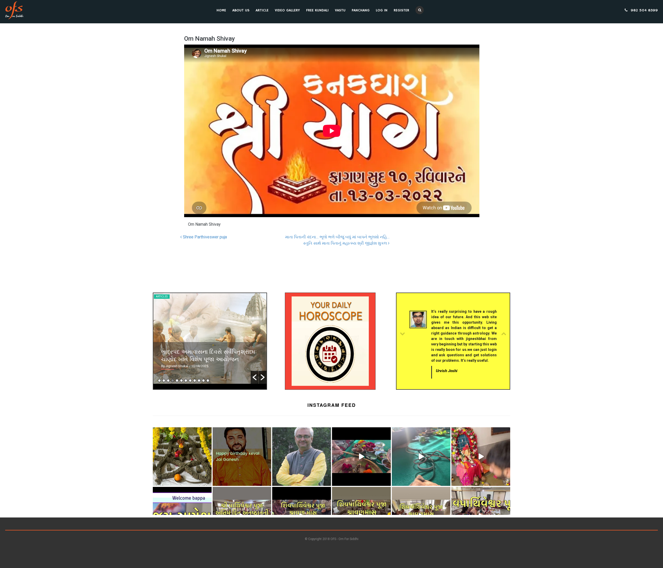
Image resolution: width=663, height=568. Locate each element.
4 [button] (172, 380)
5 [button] (177, 380)
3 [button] (168, 380)
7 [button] (186, 380)
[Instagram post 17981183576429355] (480, 456)
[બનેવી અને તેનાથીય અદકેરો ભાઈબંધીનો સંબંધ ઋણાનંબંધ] (301, 456)
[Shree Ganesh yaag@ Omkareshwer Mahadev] (421, 456)
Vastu (340, 10)
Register (401, 10)
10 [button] (199, 380)
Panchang (361, 10)
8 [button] (190, 380)
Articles (162, 296)
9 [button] (194, 380)
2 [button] (163, 380)
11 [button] (203, 380)
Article (262, 10)
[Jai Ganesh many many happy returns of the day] (242, 456)
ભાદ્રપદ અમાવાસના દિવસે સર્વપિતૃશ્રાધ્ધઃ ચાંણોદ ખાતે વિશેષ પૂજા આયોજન (209, 355)
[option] (210, 338)
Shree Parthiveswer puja (204, 237)
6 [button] (181, 380)
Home (221, 10)
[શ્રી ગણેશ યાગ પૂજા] (361, 456)
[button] (254, 377)
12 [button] (208, 380)
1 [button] (159, 380)
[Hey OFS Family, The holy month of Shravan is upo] (182, 456)
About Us (240, 10)
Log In (381, 10)
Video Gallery (287, 10)
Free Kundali (317, 10)
